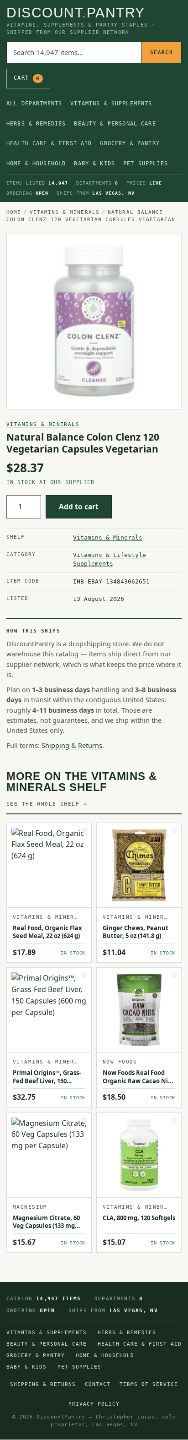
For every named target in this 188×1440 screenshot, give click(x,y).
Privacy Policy (94, 1404)
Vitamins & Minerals (64, 212)
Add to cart (79, 507)
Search (161, 52)
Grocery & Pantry (129, 143)
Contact (97, 1384)
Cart (27, 78)
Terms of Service (149, 1384)
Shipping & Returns (72, 745)
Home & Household (36, 163)
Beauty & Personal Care (115, 123)
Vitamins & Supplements (111, 103)
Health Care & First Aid (49, 143)
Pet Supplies (145, 163)
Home (13, 212)
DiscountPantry (75, 12)
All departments (34, 103)
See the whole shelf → (46, 804)
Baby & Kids (94, 163)
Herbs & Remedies (36, 123)
